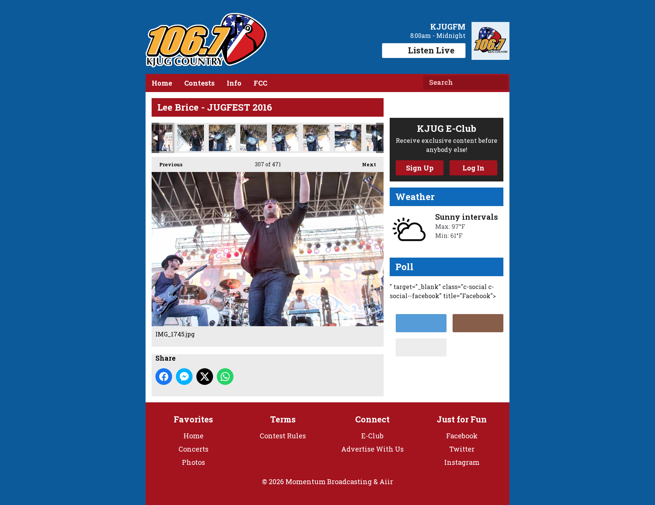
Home (162, 83)
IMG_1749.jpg (222, 138)
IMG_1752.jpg (253, 138)
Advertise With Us (372, 448)
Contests (199, 83)
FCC (260, 83)
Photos (193, 462)
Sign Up (420, 167)
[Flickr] (421, 347)
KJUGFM (447, 26)
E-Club (372, 435)
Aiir (386, 481)
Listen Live (431, 50)
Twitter (462, 448)
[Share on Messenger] (184, 376)
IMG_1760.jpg (348, 138)
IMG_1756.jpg (285, 138)
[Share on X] (204, 376)
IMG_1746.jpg (190, 138)
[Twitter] (421, 323)
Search (499, 82)
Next (365, 164)
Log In (473, 167)
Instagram (461, 462)
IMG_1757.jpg (316, 138)
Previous (167, 164)
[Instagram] (478, 323)
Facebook (462, 435)
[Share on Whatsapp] (225, 376)
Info (234, 83)
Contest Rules (283, 435)
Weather (415, 197)
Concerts (193, 448)
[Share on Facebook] (163, 376)
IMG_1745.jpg (159, 138)
